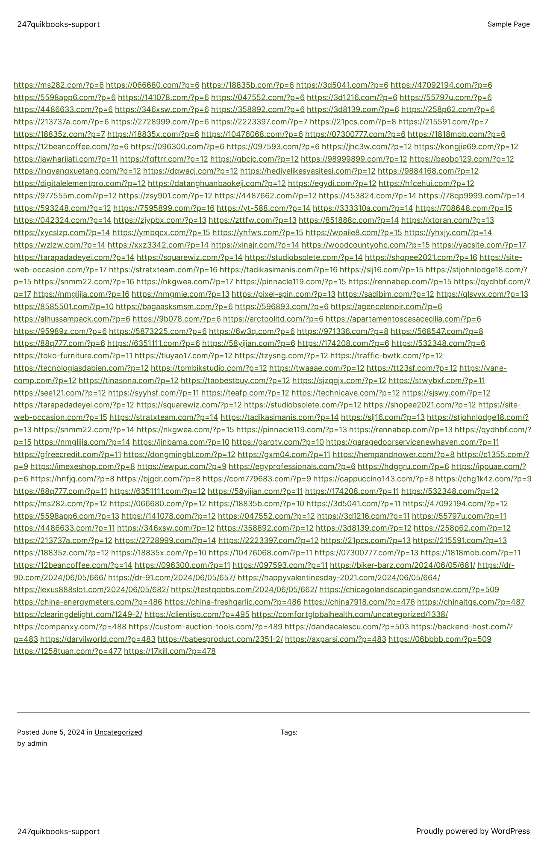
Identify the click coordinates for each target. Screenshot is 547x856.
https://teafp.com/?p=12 (245, 392)
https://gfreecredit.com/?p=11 (67, 454)
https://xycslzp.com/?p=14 (62, 232)
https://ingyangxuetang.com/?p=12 (77, 170)
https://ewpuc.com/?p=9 (181, 466)
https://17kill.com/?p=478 (170, 650)
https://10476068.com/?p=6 (252, 134)
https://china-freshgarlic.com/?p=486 (233, 601)
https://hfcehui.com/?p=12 (426, 183)
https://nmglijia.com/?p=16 (81, 293)
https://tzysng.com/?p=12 (281, 355)
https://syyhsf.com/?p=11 (153, 392)
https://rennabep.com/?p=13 (401, 429)
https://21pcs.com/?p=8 (353, 121)
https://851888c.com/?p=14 (349, 219)
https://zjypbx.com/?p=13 (160, 219)
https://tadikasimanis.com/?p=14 (280, 417)
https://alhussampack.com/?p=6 (72, 318)
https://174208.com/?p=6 (343, 343)
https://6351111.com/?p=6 (153, 343)
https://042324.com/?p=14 (63, 219)
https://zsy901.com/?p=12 (165, 195)
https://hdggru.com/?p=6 (403, 466)
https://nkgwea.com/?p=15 (185, 429)
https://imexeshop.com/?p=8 (82, 466)
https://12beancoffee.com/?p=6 (71, 146)
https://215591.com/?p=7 (443, 121)
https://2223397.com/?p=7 (259, 121)
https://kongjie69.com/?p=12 (466, 146)
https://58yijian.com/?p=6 (248, 343)
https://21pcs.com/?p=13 (366, 540)
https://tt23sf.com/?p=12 (412, 367)
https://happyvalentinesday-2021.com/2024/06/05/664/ (339, 577)
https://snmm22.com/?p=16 (84, 281)
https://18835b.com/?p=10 (256, 503)
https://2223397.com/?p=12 (268, 540)
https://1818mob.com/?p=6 (457, 134)
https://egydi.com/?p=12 (332, 183)
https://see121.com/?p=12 (60, 392)
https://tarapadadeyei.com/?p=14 (74, 257)
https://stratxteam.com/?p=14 (163, 417)
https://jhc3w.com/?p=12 (367, 146)
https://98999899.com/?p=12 (354, 158)
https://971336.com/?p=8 (342, 331)
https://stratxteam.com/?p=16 (163, 269)
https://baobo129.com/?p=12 (461, 158)
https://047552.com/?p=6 (258, 97)
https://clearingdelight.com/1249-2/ (78, 614)
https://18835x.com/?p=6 (153, 134)
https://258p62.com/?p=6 (448, 109)
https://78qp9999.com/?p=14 (472, 195)
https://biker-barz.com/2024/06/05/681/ (402, 565)
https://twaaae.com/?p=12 (317, 367)
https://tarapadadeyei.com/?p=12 (74, 404)
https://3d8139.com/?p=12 (364, 527)
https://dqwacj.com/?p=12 (190, 170)
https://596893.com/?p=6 (282, 306)
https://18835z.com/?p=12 (61, 552)
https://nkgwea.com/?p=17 (184, 281)
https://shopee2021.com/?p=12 (420, 404)
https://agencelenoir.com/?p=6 (386, 306)
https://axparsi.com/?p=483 (335, 639)
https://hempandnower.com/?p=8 (393, 454)
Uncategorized (118, 732)
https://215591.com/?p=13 (460, 540)
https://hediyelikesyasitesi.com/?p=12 (308, 170)
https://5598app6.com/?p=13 (66, 515)
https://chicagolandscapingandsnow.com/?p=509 (409, 589)
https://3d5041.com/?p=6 (342, 84)
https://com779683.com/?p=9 (257, 478)
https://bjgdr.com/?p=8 (158, 478)
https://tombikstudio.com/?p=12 (209, 367)
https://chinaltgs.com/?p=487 (471, 601)
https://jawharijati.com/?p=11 (66, 158)
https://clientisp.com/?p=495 (197, 614)
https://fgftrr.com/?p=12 (164, 158)
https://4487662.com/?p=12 (266, 195)
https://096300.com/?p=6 (177, 146)
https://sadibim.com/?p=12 (386, 293)
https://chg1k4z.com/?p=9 (484, 478)
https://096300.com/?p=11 (182, 565)
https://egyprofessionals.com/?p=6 (292, 466)
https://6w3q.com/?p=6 (252, 331)
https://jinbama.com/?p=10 (180, 441)
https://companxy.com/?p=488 (70, 626)
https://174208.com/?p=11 (352, 491)
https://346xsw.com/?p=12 (166, 527)
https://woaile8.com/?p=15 (354, 232)
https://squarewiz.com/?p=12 (189, 404)
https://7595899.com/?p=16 (164, 208)
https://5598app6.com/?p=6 (65, 97)
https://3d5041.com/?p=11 (353, 503)
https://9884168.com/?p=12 (428, 170)
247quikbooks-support (58, 24)
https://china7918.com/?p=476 (359, 601)
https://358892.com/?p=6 (258, 109)
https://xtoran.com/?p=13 (447, 219)
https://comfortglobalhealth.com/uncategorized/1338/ (350, 614)
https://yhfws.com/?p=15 (257, 232)
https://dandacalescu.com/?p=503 (347, 626)
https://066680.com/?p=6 (153, 84)
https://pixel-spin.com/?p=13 (283, 293)
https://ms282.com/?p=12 (60, 503)
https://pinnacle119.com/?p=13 (291, 429)
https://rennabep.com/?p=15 (400, 281)
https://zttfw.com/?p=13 (253, 219)
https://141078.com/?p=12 (168, 515)
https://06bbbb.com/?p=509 (439, 639)
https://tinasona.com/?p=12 (129, 380)
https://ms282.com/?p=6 (59, 84)
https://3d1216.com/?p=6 (352, 97)
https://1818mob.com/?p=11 (471, 552)
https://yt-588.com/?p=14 (264, 208)
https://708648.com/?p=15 (463, 208)
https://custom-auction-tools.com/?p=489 (205, 626)
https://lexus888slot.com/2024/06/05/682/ (91, 589)
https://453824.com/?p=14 (368, 195)
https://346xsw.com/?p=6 (162, 109)
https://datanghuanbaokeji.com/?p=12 (217, 183)
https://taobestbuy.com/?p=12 (235, 380)
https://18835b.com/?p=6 (248, 84)
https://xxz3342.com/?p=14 (158, 244)
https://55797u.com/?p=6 (446, 97)
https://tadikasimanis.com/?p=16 (279, 269)
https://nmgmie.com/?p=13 (180, 293)
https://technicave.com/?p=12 (345, 392)
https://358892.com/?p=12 (265, 527)
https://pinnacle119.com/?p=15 (290, 281)
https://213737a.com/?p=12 (63, 540)
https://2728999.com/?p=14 (165, 540)
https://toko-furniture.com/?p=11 (73, 355)
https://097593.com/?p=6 (273, 146)
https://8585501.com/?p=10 (64, 306)
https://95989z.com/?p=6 (60, 331)
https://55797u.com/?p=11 (459, 515)
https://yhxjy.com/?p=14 (448, 232)
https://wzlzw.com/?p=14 (60, 244)
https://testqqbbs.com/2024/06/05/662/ (244, 589)
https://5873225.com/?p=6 (158, 331)
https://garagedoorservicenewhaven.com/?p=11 (412, 441)
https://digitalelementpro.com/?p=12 (80, 183)
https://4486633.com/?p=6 (63, 109)
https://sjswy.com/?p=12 (446, 392)
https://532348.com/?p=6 (438, 343)
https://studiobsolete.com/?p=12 (303, 404)
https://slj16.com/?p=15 (381, 269)
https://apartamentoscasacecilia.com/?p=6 (403, 318)
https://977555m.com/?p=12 (65, 195)
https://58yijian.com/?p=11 (255, 491)
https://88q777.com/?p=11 (60, 491)
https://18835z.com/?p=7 (59, 134)
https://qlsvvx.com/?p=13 (482, 293)
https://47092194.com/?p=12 (455, 503)
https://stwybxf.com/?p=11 (436, 380)
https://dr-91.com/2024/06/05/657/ (171, 577)
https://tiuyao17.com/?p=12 (183, 355)
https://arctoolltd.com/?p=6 (273, 318)
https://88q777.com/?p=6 (59, 343)
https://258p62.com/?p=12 (462, 527)
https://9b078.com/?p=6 (176, 318)
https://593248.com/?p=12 (62, 208)
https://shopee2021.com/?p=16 (421, 257)
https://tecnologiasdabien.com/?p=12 (81, 367)
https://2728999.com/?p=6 (160, 121)
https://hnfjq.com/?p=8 (72, 478)
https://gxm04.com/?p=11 (284, 454)
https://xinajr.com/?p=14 (255, 244)
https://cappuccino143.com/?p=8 (373, 478)
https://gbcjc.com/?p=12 (254, 158)
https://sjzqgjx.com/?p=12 (339, 380)
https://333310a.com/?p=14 (363, 208)
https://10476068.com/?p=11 (260, 552)
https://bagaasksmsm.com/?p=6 (174, 306)
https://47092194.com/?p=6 (441, 84)
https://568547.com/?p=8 (437, 331)
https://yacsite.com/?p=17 (479, 244)
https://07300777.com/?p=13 (366, 552)
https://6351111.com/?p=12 (157, 491)
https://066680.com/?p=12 (157, 503)
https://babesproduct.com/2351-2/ (220, 639)
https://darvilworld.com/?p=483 (98, 639)
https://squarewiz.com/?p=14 (190, 257)
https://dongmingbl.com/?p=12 (179, 454)
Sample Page (509, 24)
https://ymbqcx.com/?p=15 (161, 232)
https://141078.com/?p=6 (163, 97)
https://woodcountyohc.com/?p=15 (366, 244)
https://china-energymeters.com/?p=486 (88, 601)
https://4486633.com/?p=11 (64, 527)
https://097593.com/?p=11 (280, 565)
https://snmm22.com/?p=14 (84, 429)
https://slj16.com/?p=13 (383, 417)
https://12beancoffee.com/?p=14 (73, 565)
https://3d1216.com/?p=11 (363, 515)
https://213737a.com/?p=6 (61, 121)
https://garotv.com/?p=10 (278, 441)
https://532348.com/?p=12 (450, 491)
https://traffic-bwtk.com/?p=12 (386, 355)
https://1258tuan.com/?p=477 (68, 650)
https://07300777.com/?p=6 (355, 134)
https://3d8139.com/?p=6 (353, 109)
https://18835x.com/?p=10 (158, 552)
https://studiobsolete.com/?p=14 (304, 257)
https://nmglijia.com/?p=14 (82, 441)
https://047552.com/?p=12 (266, 515)
